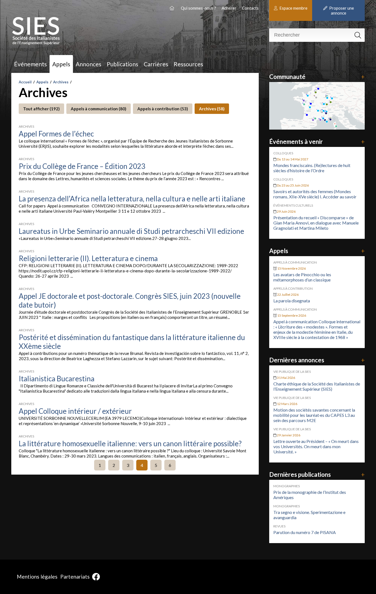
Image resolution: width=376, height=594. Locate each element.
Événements (30, 64)
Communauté (317, 76)
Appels (61, 64)
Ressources (188, 64)
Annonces (88, 64)
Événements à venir (317, 141)
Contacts (250, 8)
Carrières (156, 64)
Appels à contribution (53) (162, 108)
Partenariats (75, 576)
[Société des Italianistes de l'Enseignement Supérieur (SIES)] (172, 8)
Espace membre (293, 8)
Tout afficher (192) (41, 108)
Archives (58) (212, 108)
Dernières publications (317, 474)
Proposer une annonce (341, 10)
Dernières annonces (317, 360)
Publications (122, 64)
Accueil (25, 82)
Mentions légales (37, 576)
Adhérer (229, 8)
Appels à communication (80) (98, 108)
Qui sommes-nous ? (198, 8)
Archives (61, 82)
